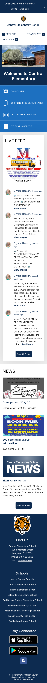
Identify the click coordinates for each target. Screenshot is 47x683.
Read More (19, 305)
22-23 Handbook (20, 9)
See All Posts (23, 354)
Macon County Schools (22, 579)
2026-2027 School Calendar (20, 3)
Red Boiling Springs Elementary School (22, 600)
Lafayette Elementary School (22, 595)
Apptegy (29, 679)
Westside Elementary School (22, 605)
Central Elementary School (22, 584)
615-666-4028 (25, 560)
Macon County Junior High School (22, 610)
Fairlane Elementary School (22, 589)
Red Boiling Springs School (22, 621)
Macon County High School (22, 616)
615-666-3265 (26, 556)
